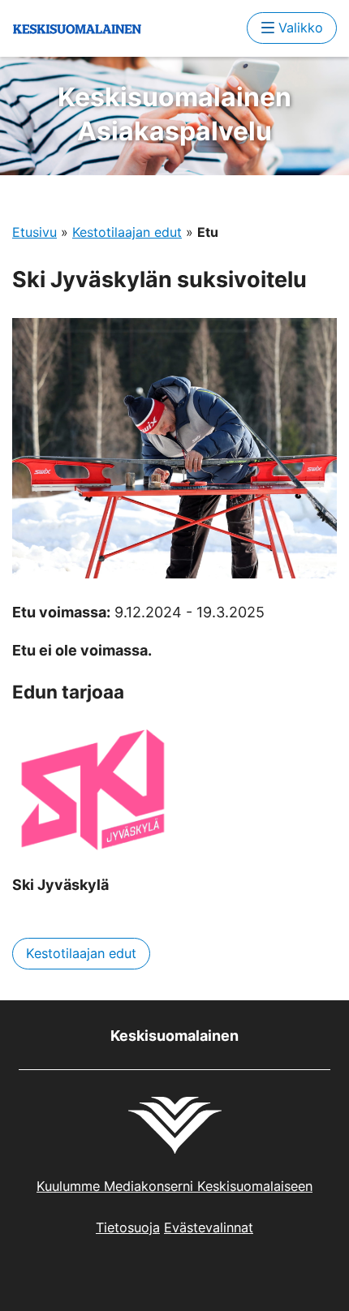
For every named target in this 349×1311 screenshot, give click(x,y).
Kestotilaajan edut (127, 232)
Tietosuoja (128, 1227)
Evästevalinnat (208, 1227)
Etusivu (34, 232)
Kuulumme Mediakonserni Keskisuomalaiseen (174, 1186)
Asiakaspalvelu (174, 114)
